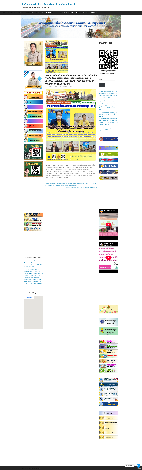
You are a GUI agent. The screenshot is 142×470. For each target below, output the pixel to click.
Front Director (58, 86)
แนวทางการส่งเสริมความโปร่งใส (66, 12)
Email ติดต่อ (94, 12)
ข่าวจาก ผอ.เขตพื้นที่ (68, 86)
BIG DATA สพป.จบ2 (50, 12)
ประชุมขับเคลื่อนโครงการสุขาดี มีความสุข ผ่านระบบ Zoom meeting (81, 187)
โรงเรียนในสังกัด (29, 12)
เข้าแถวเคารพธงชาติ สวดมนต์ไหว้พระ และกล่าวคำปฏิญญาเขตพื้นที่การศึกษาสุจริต (108, 129)
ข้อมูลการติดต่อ (39, 12)
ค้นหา (100, 79)
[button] (26, 79)
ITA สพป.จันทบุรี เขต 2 (81, 12)
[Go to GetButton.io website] (138, 468)
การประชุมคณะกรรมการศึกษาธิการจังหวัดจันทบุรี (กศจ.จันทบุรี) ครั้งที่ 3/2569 (108, 114)
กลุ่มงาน (19, 12)
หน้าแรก (3, 12)
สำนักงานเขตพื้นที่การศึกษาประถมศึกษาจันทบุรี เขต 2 (48, 4)
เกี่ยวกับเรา (11, 12)
